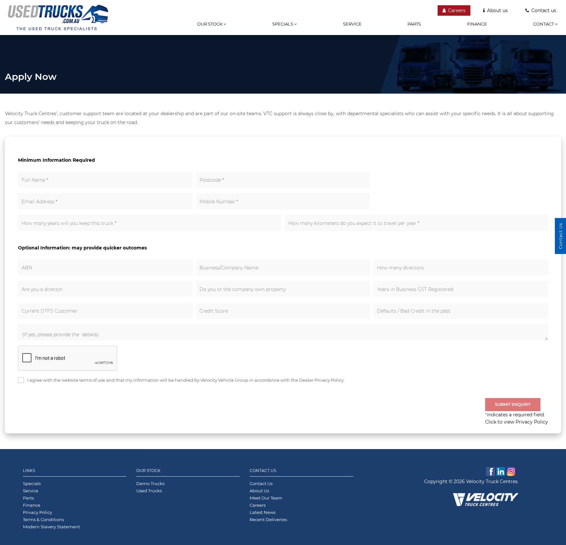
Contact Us (263, 470)
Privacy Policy (37, 512)
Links (29, 470)
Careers (456, 10)
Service (352, 24)
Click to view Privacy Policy (516, 422)
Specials (283, 24)
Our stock (210, 24)
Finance (477, 24)
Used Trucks (149, 490)
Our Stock (148, 470)
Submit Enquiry (513, 404)
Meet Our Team (266, 497)
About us (497, 10)
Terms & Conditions (43, 519)
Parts (414, 24)
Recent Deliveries (268, 519)
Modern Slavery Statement (51, 526)
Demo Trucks (150, 483)
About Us (259, 490)
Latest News (262, 512)
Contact (544, 24)
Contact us (543, 10)
